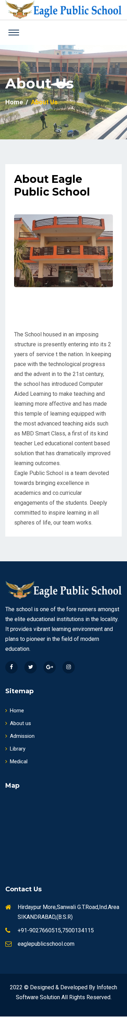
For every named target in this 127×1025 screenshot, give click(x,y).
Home (14, 102)
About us (20, 723)
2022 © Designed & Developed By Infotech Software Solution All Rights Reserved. (63, 992)
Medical (19, 761)
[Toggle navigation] (13, 33)
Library (17, 749)
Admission (22, 736)
